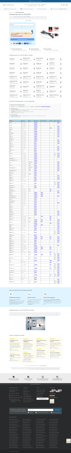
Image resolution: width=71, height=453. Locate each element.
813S (42, 219)
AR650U (35, 127)
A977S (35, 141)
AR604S (35, 224)
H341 (58, 190)
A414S (35, 148)
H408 (58, 267)
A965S (35, 172)
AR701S (35, 197)
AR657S (35, 221)
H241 (58, 241)
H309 (58, 129)
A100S (35, 163)
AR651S (35, 161)
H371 (58, 245)
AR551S (35, 153)
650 (50, 223)
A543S (35, 272)
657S (42, 221)
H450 (58, 131)
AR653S (35, 134)
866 (50, 218)
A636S (35, 207)
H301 (58, 146)
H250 (58, 238)
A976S (35, 199)
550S (42, 216)
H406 (58, 141)
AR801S (35, 192)
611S (41, 236)
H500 (59, 153)
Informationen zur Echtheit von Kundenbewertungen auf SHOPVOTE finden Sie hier (44, 368)
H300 (59, 127)
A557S (35, 232)
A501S (35, 229)
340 (50, 262)
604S (42, 224)
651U (51, 127)
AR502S (35, 122)
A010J (35, 235)
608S (42, 192)
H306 (58, 236)
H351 (58, 139)
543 (50, 236)
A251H (59, 178)
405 (50, 189)
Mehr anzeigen (28, 20)
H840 (58, 182)
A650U (35, 129)
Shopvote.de (43, 365)
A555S (35, 178)
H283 (58, 185)
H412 (58, 255)
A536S (35, 209)
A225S (35, 250)
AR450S (35, 131)
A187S (35, 177)
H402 (58, 156)
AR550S (35, 246)
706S (42, 254)
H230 (58, 177)
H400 (59, 122)
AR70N (35, 260)
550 (50, 216)
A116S (35, 151)
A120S (35, 175)
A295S (35, 228)
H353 (58, 126)
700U (51, 260)
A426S (35, 245)
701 (50, 219)
